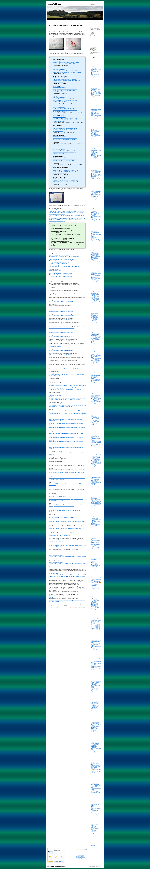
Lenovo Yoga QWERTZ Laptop (95, 91)
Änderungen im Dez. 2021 (94, 196)
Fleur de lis (92, 761)
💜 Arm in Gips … (93, 538)
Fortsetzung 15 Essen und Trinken (95, 99)
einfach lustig (92, 794)
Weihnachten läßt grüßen (94, 316)
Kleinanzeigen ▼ (77, 19)
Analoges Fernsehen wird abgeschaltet (96, 358)
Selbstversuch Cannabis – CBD (95, 239)
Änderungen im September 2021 (95, 210)
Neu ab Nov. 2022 (93, 154)
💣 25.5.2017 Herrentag (94, 420)
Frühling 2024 (93, 106)
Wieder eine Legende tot (94, 653)
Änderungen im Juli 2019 (94, 338)
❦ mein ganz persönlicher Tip (95, 723)
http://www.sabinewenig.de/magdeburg (80, 857)
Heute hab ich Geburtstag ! (94, 488)
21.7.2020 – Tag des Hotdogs (95, 271)
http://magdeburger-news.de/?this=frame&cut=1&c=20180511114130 (61, 354)
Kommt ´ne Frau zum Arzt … (95, 715)
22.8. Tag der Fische (93, 413)
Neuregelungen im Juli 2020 (94, 277)
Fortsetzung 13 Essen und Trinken (95, 139)
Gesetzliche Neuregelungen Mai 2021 (96, 228)
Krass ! (92, 660)
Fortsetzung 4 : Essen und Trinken (95, 360)
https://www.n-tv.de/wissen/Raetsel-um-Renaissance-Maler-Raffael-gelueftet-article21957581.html (67, 437)
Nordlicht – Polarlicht (94, 683)
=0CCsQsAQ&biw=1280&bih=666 (60, 101)
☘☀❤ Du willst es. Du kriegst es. (95, 581)
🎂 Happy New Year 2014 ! (94, 596)
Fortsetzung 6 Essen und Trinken (95, 307)
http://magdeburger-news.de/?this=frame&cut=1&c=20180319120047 (61, 328)
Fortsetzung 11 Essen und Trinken (95, 172)
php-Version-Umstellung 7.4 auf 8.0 (96, 150)
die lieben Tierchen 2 (93, 279)
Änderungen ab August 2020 (95, 270)
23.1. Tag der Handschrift (94, 400)
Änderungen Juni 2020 (94, 281)
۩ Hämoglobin (93, 425)
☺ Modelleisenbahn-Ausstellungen (95, 813)
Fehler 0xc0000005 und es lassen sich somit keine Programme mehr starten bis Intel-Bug (96, 404)
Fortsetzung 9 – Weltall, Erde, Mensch (96, 95)
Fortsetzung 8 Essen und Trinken (95, 250)
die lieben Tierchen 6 (93, 132)
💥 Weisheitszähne (93, 826)
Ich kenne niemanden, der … (95, 253)
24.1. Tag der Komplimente (94, 430)
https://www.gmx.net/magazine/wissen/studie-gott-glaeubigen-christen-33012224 (64, 368)
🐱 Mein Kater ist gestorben (94, 702)
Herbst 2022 (92, 161)
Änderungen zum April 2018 (95, 387)
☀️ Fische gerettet (93, 545)
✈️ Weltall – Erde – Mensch (94, 783)
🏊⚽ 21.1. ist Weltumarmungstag (95, 591)
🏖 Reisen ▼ (71, 19)
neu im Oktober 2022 (94, 158)
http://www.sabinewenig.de (79, 854)
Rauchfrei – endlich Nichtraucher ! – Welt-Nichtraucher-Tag (96, 692)
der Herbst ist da (93, 368)
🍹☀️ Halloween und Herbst (95, 750)
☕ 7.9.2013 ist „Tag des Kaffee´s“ (95, 634)
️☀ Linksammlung (93, 798)
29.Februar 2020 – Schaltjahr (95, 299)
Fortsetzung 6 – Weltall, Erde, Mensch (96, 191)
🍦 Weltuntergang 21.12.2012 (95, 705)
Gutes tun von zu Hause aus (94, 259)
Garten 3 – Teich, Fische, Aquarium (95, 301)
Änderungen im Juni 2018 (94, 377)
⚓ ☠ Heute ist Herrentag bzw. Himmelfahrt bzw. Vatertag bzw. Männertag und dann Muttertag (96, 463)
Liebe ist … (92, 807)
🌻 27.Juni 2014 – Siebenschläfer (95, 557)
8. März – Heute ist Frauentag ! (95, 673)
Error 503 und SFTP (93, 312)
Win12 (91, 143)
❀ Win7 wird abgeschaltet (94, 433)
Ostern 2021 (92, 233)
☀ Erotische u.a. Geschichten (95, 699)
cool (91, 539)
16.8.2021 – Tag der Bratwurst (95, 213)
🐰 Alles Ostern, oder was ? (94, 518)
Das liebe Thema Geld (94, 730)
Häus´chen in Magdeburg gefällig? (95, 524)
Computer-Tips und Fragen (94, 285)
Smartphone (92, 236)
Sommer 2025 (93, 78)
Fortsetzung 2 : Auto (93, 416)
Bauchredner (92, 167)
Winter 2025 (92, 72)
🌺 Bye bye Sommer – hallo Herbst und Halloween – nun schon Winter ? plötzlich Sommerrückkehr (96, 554)
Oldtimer (92, 812)
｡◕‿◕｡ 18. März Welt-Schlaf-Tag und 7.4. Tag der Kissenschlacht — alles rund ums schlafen (96, 473)
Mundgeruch (92, 562)
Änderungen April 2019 (94, 344)
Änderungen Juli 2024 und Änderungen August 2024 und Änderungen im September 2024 (96, 93)
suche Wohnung (93, 507)
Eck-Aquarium (93, 85)
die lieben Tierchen (93, 325)
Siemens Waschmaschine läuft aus (95, 119)
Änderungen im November (94, 317)
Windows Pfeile (93, 343)
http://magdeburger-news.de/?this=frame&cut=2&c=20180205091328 (61, 301)
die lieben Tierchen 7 (93, 96)
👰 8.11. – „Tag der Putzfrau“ (95, 600)
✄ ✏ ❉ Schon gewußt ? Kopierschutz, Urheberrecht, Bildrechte (94, 828)
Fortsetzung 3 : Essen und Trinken (95, 379)
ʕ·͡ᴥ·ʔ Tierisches (93, 408)
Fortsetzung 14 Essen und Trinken (95, 117)
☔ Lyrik (92, 818)
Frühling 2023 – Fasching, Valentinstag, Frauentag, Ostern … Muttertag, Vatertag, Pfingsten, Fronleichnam (96, 147)
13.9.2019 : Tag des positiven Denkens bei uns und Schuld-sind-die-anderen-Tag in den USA (96, 327)
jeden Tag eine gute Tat (94, 335)
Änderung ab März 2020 (94, 300)
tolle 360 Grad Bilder (93, 214)
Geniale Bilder (93, 806)
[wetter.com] (50, 861)
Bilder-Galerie (63, 604)
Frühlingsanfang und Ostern (94, 293)
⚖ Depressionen (93, 556)
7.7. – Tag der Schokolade (94, 450)
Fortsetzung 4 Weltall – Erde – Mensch (96, 336)
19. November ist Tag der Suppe (95, 361)
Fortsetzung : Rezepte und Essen (95, 429)
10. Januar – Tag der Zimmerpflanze (96, 118)
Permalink (65, 605)
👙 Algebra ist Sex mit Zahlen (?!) (95, 736)
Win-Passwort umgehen (94, 231)
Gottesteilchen (93, 782)
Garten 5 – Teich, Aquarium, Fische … (96, 65)
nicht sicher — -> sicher (94, 212)
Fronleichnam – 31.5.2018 (94, 378)
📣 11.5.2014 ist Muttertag (94, 568)
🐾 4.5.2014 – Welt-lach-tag (94, 563)
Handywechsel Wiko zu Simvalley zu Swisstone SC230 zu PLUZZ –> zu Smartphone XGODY (96, 156)
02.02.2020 (92, 302)
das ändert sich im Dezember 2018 (95, 359)
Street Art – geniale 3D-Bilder (95, 784)
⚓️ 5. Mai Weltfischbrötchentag (95, 386)
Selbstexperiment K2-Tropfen (95, 177)
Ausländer (92, 402)
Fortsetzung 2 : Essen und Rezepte (95, 395)
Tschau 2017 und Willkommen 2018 (96, 401)
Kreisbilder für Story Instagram (95, 71)
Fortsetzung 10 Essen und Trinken (95, 192)
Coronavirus (92, 304)
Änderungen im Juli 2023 (94, 134)
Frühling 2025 (93, 82)
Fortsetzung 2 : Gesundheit (94, 384)
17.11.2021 (92, 197)
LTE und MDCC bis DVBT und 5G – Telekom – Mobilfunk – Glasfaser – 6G (96, 759)
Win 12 (92, 169)
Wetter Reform (56, 849)
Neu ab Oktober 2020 (94, 257)
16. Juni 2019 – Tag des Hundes (95, 339)
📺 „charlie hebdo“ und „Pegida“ (95, 530)
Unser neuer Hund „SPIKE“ (94, 498)
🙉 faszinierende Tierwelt (94, 780)
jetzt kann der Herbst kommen (95, 324)
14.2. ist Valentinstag (93, 684)
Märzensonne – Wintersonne (95, 475)
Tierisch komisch (93, 768)
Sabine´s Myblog (54, 4)
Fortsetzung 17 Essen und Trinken (95, 66)
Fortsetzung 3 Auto (93, 364)
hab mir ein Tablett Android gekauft (95, 375)
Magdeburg (70, 604)
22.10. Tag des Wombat (94, 319)
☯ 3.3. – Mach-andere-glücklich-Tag (96, 426)
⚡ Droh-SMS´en (93, 515)
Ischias (92, 342)
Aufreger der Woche (93, 272)
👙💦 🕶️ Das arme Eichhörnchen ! (96, 785)
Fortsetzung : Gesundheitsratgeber (95, 544)
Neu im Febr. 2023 (93, 149)
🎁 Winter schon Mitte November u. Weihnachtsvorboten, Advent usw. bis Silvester (96, 442)
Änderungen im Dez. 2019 (94, 315)
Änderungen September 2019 (95, 334)
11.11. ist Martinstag (93, 363)
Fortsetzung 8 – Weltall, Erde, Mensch (96, 135)
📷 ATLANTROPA (93, 434)
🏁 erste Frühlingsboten (94, 435)
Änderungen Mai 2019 (94, 340)
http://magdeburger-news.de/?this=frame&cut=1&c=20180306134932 (61, 315)
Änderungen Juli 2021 (94, 222)
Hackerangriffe (93, 845)
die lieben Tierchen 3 (93, 218)
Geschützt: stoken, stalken (94, 714)
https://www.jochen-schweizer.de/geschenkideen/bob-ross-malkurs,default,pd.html (64, 379)
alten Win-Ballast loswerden (94, 59)
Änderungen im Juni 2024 (94, 100)
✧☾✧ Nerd (92, 506)
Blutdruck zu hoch (93, 476)
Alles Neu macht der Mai (94, 101)
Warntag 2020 (92, 260)
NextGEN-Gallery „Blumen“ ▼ (87, 19)
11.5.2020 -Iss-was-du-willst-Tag (95, 284)
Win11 (91, 221)
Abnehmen (92, 687)
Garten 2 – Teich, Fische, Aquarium (95, 355)
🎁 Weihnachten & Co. (94, 716)
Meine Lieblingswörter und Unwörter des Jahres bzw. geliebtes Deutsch (94, 834)
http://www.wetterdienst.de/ (51, 863)
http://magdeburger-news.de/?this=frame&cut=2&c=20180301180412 (61, 311)
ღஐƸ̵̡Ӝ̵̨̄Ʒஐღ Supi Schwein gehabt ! (95, 771)
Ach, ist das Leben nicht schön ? (95, 638)
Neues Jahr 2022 (93, 188)
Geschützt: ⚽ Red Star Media (95, 547)
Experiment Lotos (93, 61)
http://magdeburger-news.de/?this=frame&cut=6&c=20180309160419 (61, 323)
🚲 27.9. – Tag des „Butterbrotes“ (95, 619)
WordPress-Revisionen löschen (95, 232)
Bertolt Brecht (92, 238)
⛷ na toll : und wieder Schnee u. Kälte (96, 466)
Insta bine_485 (93, 58)
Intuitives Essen (93, 215)
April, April (92, 665)
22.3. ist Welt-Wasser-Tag (94, 468)
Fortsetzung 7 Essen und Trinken (95, 278)
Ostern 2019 (92, 341)
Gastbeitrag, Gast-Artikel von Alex (95, 294)
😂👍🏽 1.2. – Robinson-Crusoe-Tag (95, 584)
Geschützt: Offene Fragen (94, 258)
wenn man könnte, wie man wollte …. (96, 256)
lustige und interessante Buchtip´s (95, 781)
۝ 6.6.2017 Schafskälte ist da (95, 417)
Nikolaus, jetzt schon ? (94, 605)
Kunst (67, 604)
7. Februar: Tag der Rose (94, 237)
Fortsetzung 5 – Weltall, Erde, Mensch (96, 261)
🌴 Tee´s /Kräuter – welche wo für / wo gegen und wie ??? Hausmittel (94, 796)
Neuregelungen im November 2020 (95, 254)
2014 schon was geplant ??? (94, 606)
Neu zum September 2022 (94, 162)
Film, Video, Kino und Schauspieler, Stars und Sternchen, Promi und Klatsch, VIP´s (96, 621)
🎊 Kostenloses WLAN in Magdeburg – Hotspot (78, 22)
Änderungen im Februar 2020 (95, 303)
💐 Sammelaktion (93, 453)
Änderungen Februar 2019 (94, 354)
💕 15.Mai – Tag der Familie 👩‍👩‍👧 (95, 457)
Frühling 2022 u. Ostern (94, 184)
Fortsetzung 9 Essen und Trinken (95, 223)
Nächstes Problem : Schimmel (95, 131)
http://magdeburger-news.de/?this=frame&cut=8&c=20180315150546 (61, 332)
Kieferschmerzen (93, 187)
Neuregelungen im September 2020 (95, 264)
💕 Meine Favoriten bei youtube (95, 814)
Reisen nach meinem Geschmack (95, 198)
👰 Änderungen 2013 (94, 694)
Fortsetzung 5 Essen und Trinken (95, 337)
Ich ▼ (62, 19)
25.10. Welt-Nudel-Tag (94, 318)
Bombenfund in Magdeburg (94, 604)
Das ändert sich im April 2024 (95, 102)
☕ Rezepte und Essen (94, 816)
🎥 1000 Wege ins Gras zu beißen (95, 546)
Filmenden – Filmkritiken (94, 449)
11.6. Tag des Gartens (94, 376)
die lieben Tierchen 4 (93, 193)
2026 (91, 67)
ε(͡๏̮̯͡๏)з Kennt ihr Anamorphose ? (95, 510)
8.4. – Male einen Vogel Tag (94, 573)
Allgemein (59, 604)
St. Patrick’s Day (93, 295)
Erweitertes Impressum (55, 19)
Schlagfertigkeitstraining (94, 446)
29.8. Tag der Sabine (93, 211)
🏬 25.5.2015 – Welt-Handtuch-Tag (95, 511)
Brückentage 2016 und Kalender (95, 489)
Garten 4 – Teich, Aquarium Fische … (96, 245)
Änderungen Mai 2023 (94, 140)
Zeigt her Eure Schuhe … (94, 786)
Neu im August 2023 (93, 133)
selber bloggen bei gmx (94, 601)
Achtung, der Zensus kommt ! (95, 168)
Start (49, 19)
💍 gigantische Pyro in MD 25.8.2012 (96, 776)
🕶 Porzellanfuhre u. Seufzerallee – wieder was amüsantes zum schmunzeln (95, 644)
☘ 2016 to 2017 (93, 440)
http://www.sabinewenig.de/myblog (80, 855)
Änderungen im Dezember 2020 (95, 249)
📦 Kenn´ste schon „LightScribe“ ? (54, 22)
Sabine (62, 26)
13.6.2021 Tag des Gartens (94, 224)
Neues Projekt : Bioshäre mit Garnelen (96, 306)
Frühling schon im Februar (94, 348)
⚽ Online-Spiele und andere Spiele (96, 550)
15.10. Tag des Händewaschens (95, 365)
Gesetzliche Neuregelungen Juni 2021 (96, 225)
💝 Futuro (92, 409)
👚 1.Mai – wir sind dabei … (95, 465)
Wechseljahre (92, 787)
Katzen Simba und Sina (94, 394)
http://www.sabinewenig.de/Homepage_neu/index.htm (82, 859)
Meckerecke (92, 842)
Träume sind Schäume (94, 481)
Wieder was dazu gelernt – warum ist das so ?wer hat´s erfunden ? (94, 802)
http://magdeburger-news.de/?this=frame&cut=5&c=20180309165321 (61, 319)
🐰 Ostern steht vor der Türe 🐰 (95, 467)
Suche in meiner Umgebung (94, 587)
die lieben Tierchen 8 (93, 77)
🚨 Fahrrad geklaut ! (93, 830)
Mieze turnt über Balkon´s (94, 170)
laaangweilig (92, 305)
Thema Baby (92, 151)
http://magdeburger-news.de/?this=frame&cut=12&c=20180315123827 (62, 336)
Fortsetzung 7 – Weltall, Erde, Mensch (96, 171)
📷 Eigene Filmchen (93, 815)
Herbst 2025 (92, 73)
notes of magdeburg (93, 551)
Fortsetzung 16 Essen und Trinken (95, 76)
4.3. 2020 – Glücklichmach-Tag (95, 298)
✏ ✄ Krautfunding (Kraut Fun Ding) (96, 756)
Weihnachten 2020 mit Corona (95, 255)
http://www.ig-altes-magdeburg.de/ (80, 858)
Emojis (92, 487)
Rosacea (92, 283)
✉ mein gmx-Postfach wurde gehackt (96, 503)
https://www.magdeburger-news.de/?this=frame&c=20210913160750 (61, 551)
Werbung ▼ (66, 19)
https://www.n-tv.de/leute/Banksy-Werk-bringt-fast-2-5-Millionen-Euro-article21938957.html (66, 433)
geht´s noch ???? (93, 385)
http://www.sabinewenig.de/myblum (80, 856)
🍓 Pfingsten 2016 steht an (94, 458)
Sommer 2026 (93, 60)
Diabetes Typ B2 (93, 79)
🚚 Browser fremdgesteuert (94, 688)
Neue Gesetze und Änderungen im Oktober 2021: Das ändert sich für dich (95, 205)
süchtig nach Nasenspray (94, 282)
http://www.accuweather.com (51, 864)
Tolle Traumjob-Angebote (94, 397)
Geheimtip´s (92, 597)
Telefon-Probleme (93, 246)
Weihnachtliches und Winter (94, 362)
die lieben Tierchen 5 (93, 136)
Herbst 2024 (92, 86)
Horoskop (92, 817)
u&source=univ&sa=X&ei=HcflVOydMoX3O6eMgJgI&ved (65, 100)
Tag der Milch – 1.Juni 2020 (94, 280)
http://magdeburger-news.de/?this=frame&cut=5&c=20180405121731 (61, 350)
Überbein (92, 242)
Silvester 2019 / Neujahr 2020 (95, 311)
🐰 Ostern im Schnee (94, 670)
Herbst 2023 (92, 129)
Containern (92, 269)
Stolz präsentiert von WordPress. (95, 866)
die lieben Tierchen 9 (93, 68)
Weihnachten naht (93, 203)
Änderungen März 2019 (94, 347)
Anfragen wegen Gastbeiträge (95, 333)
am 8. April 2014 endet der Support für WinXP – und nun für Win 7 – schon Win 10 (95, 589)
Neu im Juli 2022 (93, 173)
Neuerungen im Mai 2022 (94, 176)
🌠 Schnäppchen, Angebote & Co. (95, 456)
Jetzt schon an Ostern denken (95, 396)
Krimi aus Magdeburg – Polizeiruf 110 (96, 611)
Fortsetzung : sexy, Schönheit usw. (95, 459)
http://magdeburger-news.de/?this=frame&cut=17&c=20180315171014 (62, 340)
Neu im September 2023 (94, 130)
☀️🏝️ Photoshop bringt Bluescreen (96, 680)
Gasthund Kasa (93, 374)
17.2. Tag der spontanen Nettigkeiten (96, 353)
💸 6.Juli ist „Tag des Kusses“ (95, 648)
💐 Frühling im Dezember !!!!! (95, 486)
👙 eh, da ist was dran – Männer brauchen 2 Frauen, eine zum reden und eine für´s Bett (96, 754)
